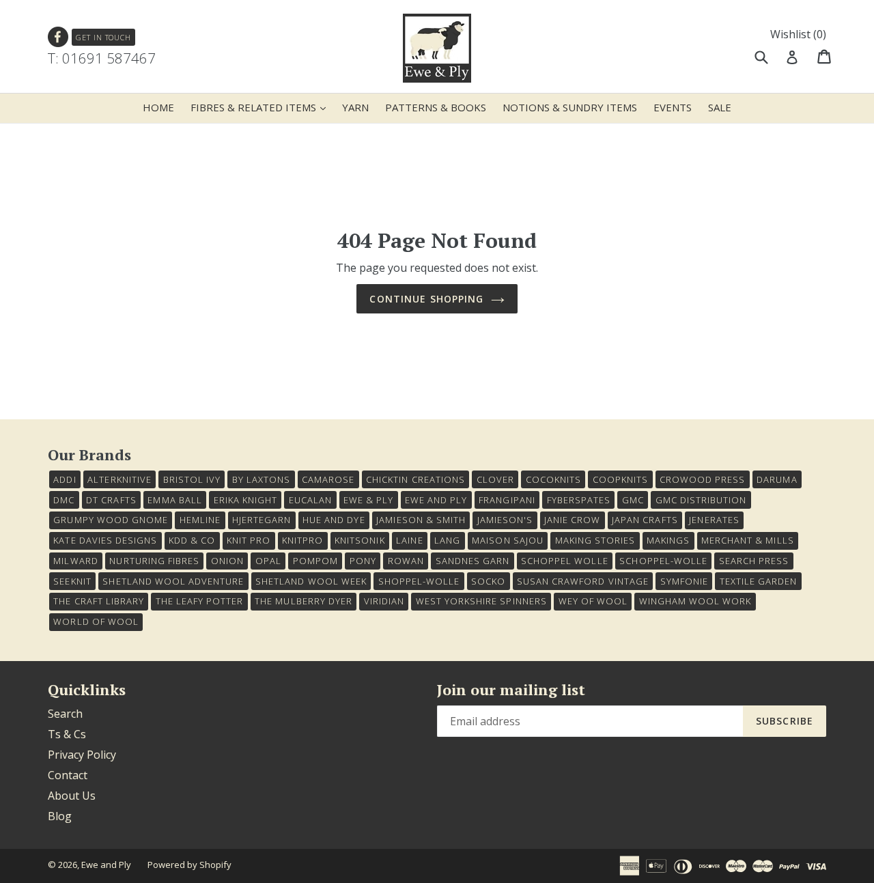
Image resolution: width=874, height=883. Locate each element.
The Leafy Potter (200, 601)
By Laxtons (261, 479)
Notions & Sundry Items (570, 107)
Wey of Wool (593, 601)
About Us (72, 795)
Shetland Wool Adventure (173, 581)
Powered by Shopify (189, 864)
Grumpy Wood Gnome (110, 520)
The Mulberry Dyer (303, 601)
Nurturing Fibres (154, 561)
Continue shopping (426, 298)
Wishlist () (798, 34)
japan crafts (644, 520)
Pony (363, 561)
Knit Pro (248, 540)
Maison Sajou (507, 540)
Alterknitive (119, 479)
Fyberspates (578, 500)
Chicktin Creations (415, 479)
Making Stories (595, 540)
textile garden (759, 581)
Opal (268, 561)
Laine (409, 540)
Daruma (777, 479)
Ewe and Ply (106, 864)
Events (672, 107)
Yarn (355, 107)
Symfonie (684, 581)
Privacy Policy (82, 754)
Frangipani (507, 500)
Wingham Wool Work (695, 601)
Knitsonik (359, 540)
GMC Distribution (701, 500)
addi (64, 479)
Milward (75, 561)
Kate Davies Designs (105, 540)
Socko (488, 581)
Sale (719, 107)
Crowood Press (703, 479)
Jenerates (714, 520)
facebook (58, 37)
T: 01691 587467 (102, 58)
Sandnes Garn (472, 561)
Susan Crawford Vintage (583, 581)
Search (65, 713)
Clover (495, 479)
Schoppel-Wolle (663, 561)
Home (158, 107)
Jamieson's (505, 520)
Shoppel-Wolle (419, 581)
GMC (633, 500)
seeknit (72, 581)
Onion (227, 561)
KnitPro (302, 540)
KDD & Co (192, 540)
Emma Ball (174, 500)
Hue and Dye (333, 520)
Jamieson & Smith (421, 520)
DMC (63, 500)
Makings (668, 540)
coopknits (620, 479)
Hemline (200, 520)
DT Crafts (111, 500)
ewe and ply (436, 500)
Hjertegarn (261, 520)
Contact (67, 775)
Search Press (754, 561)
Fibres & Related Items (262, 107)
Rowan (406, 561)
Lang (447, 540)
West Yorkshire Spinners (481, 601)
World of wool (96, 621)
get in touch (103, 37)
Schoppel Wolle (564, 561)
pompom (315, 561)
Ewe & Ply (368, 500)
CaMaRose (328, 479)
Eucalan (310, 500)
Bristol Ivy (192, 479)
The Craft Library (98, 601)
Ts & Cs (67, 734)
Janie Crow (572, 520)
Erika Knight (245, 500)
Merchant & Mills (747, 540)
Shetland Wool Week (311, 581)
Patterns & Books (435, 107)
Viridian (384, 601)
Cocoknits (553, 479)
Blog (60, 816)
